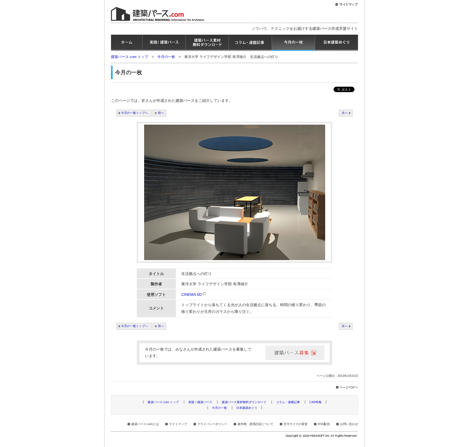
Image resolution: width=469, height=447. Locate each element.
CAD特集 (315, 402)
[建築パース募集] (295, 352)
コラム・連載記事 (250, 43)
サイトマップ (178, 424)
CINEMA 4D (191, 295)
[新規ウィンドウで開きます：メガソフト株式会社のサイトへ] (322, 436)
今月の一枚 (293, 43)
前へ (161, 112)
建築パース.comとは (145, 424)
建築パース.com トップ (129, 57)
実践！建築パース (163, 43)
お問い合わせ (349, 424)
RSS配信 (324, 424)
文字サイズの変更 (296, 424)
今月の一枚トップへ (134, 112)
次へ (345, 112)
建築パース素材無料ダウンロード (207, 43)
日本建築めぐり (336, 43)
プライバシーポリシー (212, 424)
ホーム (126, 43)
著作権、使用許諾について (255, 424)
